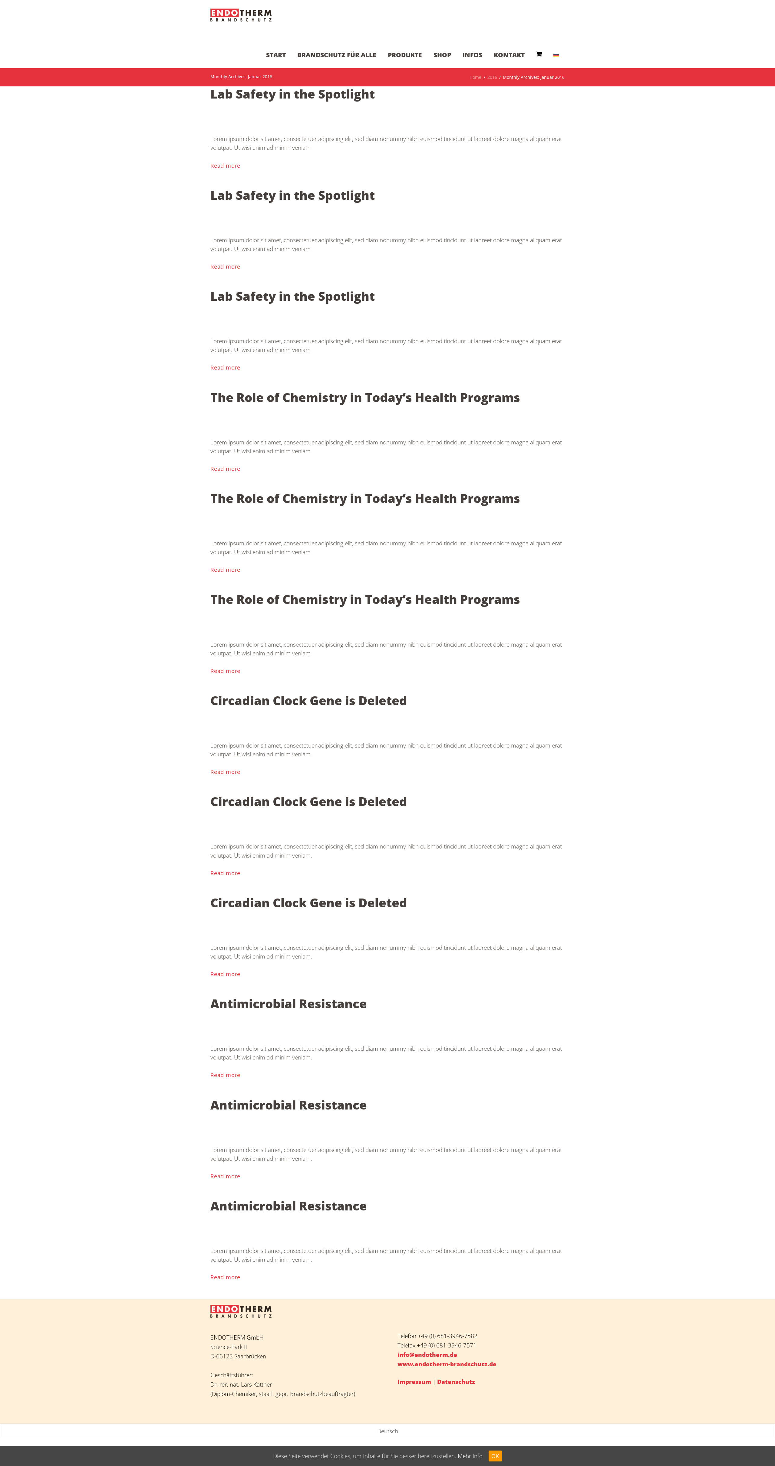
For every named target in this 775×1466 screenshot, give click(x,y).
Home (475, 77)
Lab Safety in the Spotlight (292, 94)
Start (276, 54)
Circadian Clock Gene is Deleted (308, 700)
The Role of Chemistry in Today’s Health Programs (365, 397)
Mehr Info (470, 1456)
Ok (495, 1456)
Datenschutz (456, 1381)
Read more (225, 165)
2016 (492, 77)
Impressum (414, 1381)
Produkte (405, 54)
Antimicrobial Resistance (288, 1004)
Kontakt (509, 54)
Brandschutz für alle (336, 54)
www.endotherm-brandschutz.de (446, 1364)
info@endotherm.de (427, 1355)
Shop (442, 54)
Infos (472, 54)
